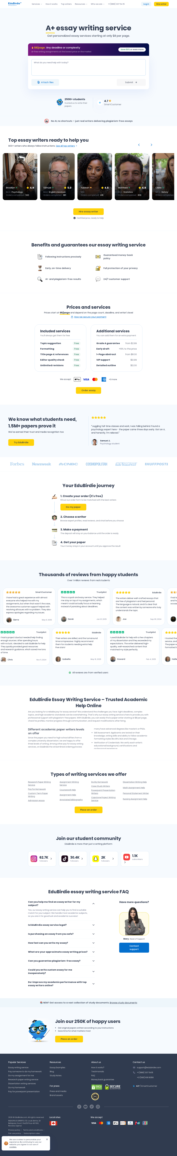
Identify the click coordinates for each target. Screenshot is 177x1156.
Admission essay (36, 800)
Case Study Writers (100, 786)
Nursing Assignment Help (135, 799)
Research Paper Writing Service (39, 783)
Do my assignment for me (21, 1075)
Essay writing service (18, 1067)
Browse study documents (123, 1002)
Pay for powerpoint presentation (24, 1091)
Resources (80, 4)
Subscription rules (32, 1133)
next (151, 144)
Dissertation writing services (22, 1083)
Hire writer (161, 4)
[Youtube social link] (85, 1107)
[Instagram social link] (98, 1107)
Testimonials (97, 1071)
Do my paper (73, 507)
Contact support (134, 947)
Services (36, 4)
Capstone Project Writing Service (103, 799)
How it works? (97, 1067)
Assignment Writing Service (69, 783)
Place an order (88, 809)
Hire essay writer (88, 211)
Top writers (66, 4)
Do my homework (16, 1087)
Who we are (96, 4)
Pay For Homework (37, 789)
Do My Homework (99, 782)
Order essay (88, 390)
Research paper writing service (23, 1079)
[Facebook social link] (79, 1107)
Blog (52, 1071)
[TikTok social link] (92, 1107)
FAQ (93, 1075)
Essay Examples (57, 1067)
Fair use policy (14, 1133)
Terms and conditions (33, 1130)
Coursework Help (68, 789)
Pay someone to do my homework (25, 1071)
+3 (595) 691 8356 (145, 1077)
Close (46, 1140)
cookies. (13, 1147)
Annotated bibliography (71, 799)
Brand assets (56, 1095)
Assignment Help (68, 794)
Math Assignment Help (134, 787)
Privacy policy (14, 1130)
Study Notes (56, 1075)
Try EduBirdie (21, 442)
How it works (52, 4)
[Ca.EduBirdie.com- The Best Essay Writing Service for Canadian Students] (53, 1123)
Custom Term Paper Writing (38, 795)
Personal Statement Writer (136, 793)
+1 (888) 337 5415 (145, 1072)
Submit (129, 82)
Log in (146, 4)
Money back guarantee (102, 1079)
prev (139, 144)
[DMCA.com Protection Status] (96, 1087)
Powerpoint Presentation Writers (103, 792)
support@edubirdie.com (149, 1067)
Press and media (58, 1091)
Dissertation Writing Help (135, 782)
